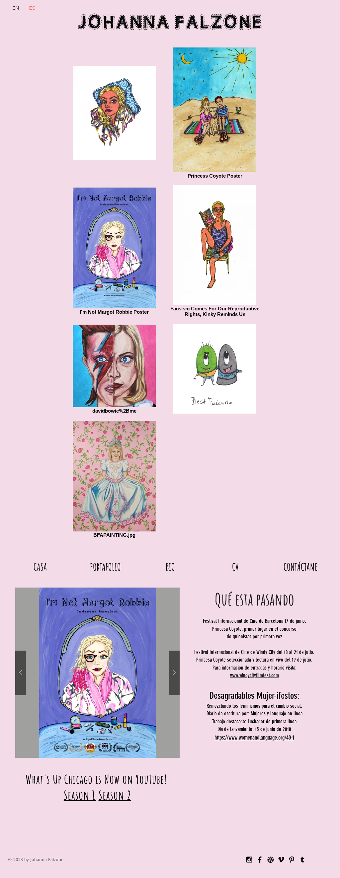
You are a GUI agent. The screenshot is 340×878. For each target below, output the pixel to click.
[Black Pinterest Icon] (292, 859)
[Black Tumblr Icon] (302, 859)
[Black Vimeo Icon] (281, 859)
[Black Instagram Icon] (249, 859)
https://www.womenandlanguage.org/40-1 (254, 737)
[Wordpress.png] (270, 859)
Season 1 (80, 795)
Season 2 (115, 795)
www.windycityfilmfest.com (254, 675)
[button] (105, 566)
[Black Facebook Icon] (260, 859)
